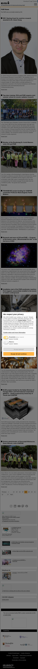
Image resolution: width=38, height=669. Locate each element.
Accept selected (19, 349)
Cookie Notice (22, 320)
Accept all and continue (19, 354)
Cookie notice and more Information (14, 332)
